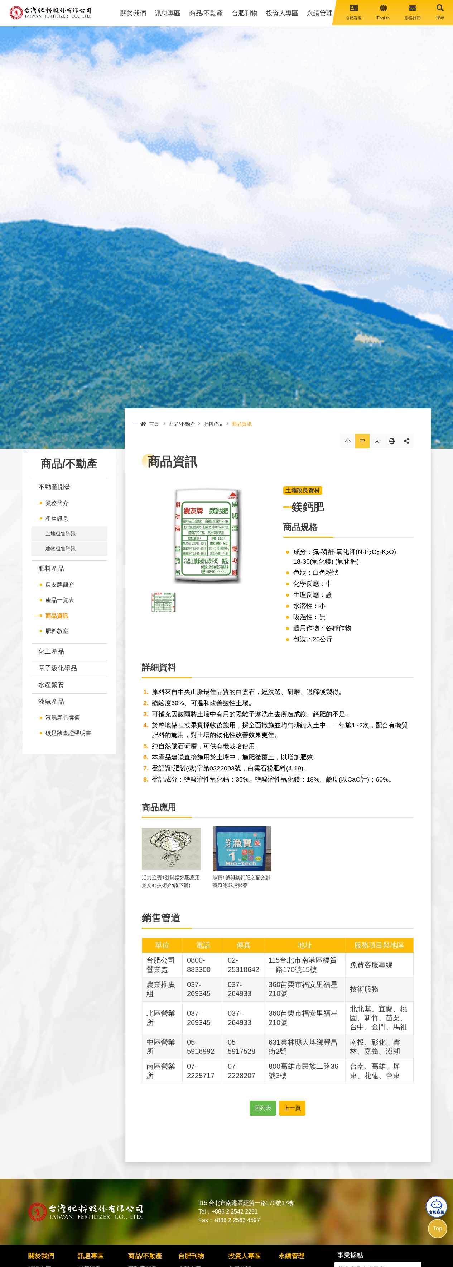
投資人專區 (282, 13)
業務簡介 (56, 503)
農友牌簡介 (59, 585)
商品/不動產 (206, 13)
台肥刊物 (244, 13)
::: (25, 451)
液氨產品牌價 (62, 718)
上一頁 (292, 1108)
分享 (406, 441)
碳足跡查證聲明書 (68, 733)
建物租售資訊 (60, 548)
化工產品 (52, 651)
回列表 (262, 1108)
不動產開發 (54, 486)
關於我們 (133, 13)
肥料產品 (51, 568)
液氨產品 (51, 701)
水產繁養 (51, 684)
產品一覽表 (59, 600)
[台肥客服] (436, 1207)
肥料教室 (56, 631)
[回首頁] (50, 12)
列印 (391, 441)
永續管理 (320, 13)
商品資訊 (56, 616)
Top (437, 1228)
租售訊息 (56, 519)
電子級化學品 (59, 668)
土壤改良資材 (302, 490)
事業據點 (350, 1255)
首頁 (154, 424)
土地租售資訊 (60, 533)
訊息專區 (167, 13)
